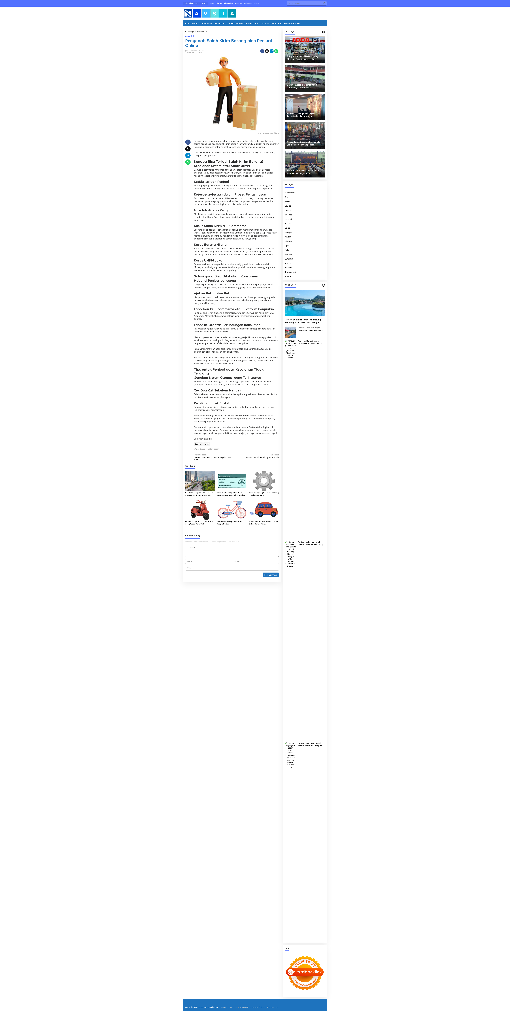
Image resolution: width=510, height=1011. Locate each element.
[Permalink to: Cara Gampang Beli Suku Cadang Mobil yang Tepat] (264, 480)
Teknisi (288, 263)
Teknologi (289, 267)
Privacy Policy (258, 1007)
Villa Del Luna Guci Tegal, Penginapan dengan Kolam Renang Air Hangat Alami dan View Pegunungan (311, 329)
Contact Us (244, 1007)
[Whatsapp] (276, 51)
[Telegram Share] (272, 51)
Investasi (288, 214)
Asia (286, 197)
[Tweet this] (267, 51)
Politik (287, 250)
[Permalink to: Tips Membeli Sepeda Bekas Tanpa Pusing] (232, 509)
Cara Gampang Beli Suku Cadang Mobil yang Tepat (264, 494)
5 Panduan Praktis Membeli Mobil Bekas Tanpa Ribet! (263, 522)
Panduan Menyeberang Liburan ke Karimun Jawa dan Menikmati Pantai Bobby (311, 342)
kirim (207, 444)
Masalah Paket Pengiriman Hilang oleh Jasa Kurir (212, 457)
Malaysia (288, 232)
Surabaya (289, 259)
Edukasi (288, 206)
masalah (189, 36)
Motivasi (288, 241)
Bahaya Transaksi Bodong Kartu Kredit (262, 456)
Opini (287, 245)
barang (198, 444)
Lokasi (287, 228)
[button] (324, 3)
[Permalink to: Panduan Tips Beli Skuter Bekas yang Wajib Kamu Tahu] (200, 509)
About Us (233, 1007)
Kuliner (288, 223)
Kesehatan (289, 219)
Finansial (288, 210)
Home (223, 1007)
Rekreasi (288, 254)
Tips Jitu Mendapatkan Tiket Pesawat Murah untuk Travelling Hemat (231, 494)
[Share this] (262, 51)
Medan (288, 236)
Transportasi (189, 52)
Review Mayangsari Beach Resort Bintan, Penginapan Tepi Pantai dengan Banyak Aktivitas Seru (310, 744)
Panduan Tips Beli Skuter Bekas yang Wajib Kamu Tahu (199, 522)
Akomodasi (290, 192)
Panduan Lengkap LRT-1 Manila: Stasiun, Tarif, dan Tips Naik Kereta (199, 494)
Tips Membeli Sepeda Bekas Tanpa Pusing (229, 522)
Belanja (288, 201)
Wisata (288, 276)
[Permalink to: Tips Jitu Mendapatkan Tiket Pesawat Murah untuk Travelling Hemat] (232, 480)
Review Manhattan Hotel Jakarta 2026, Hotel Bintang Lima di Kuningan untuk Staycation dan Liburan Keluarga (310, 543)
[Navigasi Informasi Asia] (210, 13)
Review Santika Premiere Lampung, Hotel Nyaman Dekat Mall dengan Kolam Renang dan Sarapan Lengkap (304, 321)
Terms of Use (272, 1007)
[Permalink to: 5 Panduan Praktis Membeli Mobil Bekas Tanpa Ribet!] (264, 509)
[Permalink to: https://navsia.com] (323, 32)
